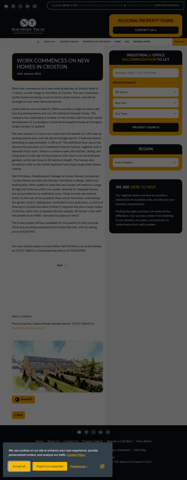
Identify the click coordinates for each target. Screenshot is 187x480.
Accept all (19, 466)
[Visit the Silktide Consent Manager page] (102, 466)
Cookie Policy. (76, 455)
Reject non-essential (50, 466)
